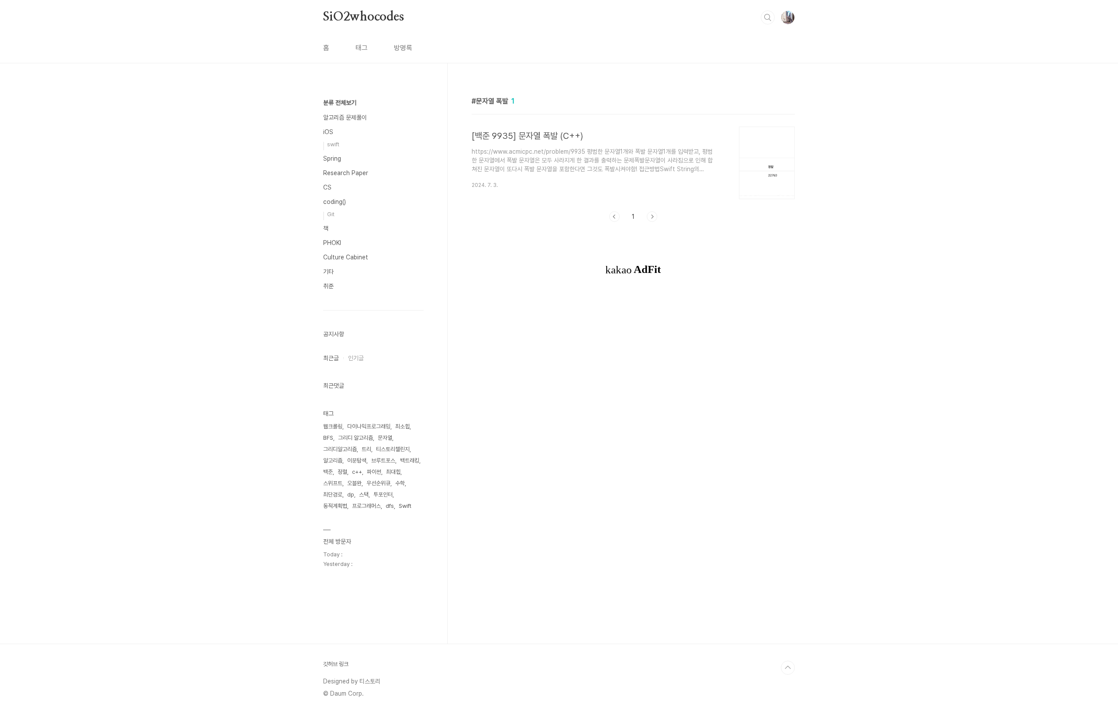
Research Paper (345, 172)
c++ (357, 472)
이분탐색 (356, 460)
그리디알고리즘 (340, 449)
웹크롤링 (332, 426)
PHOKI (332, 242)
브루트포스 (383, 460)
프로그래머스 (366, 506)
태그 (361, 48)
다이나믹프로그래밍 (368, 426)
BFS (328, 438)
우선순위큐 (378, 483)
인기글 (356, 358)
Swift (405, 506)
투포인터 (383, 494)
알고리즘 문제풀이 (345, 117)
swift (333, 144)
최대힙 (393, 472)
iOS (328, 131)
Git (331, 214)
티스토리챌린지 (393, 449)
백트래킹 (409, 460)
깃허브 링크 (336, 664)
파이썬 (374, 472)
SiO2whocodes (363, 17)
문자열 (385, 438)
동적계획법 (335, 506)
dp (350, 494)
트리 (366, 449)
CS (327, 187)
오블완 (354, 483)
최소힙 (402, 426)
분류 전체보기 (339, 102)
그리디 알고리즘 (355, 438)
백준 (328, 472)
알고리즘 (332, 460)
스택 (364, 494)
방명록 (403, 48)
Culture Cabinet (345, 257)
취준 (328, 286)
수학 (400, 483)
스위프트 (332, 483)
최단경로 (332, 494)
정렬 (342, 472)
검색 (767, 17)
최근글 (331, 358)
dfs (390, 506)
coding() (334, 201)
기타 (328, 271)
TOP (788, 668)
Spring (332, 158)
